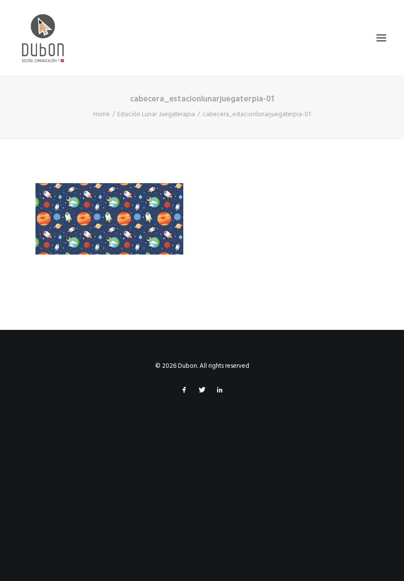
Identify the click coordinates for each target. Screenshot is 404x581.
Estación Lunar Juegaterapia (156, 114)
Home (101, 114)
